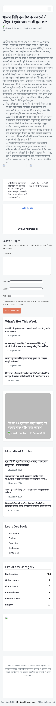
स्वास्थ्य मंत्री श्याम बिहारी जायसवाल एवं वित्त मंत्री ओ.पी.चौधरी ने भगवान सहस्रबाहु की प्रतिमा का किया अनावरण (26, 346)
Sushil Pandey (14, 28)
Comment (8, 253)
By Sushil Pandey (28, 228)
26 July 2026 (13, 380)
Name (6, 281)
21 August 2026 (14, 336)
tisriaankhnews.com (26, 702)
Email (5, 289)
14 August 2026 (14, 351)
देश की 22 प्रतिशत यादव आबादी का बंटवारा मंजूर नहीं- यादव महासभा (27, 425)
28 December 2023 (33, 28)
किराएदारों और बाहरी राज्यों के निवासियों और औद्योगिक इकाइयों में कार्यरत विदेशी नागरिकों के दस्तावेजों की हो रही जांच (28, 376)
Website (6, 296)
